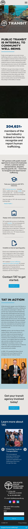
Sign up (14, 518)
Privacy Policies (22, 523)
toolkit (20, 191)
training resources (11, 189)
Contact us (13, 286)
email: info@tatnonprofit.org (15, 498)
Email (5, 510)
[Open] (26, 2)
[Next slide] (25, 449)
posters (10, 223)
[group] (14, 448)
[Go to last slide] (3, 449)
